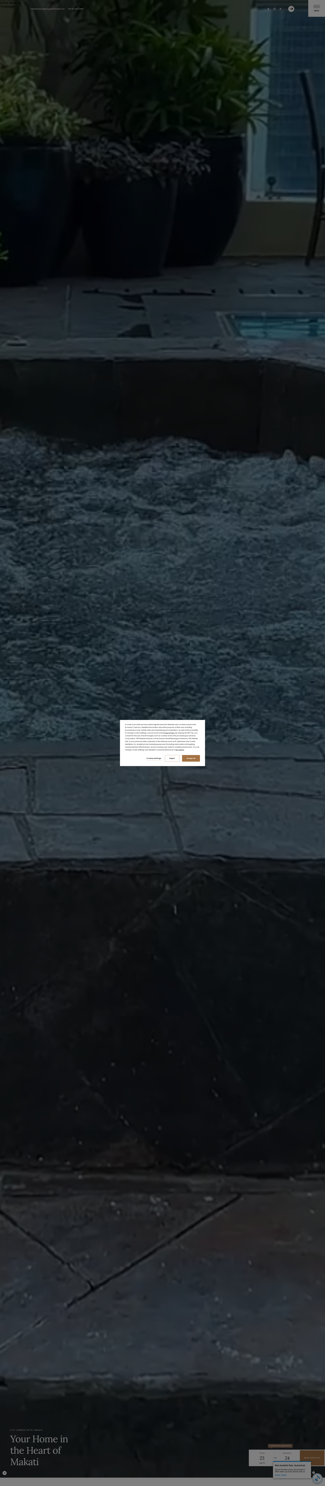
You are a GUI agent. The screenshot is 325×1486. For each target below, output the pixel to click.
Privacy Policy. (169, 733)
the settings (180, 750)
